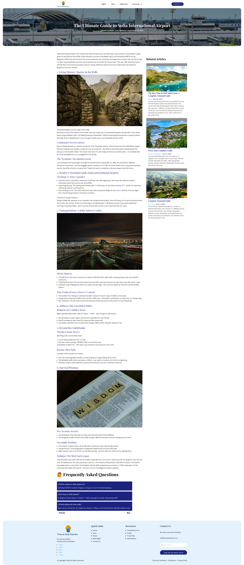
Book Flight (97, 539)
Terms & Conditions (159, 560)
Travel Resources (133, 530)
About (95, 536)
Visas (113, 4)
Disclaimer (172, 560)
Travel (129, 533)
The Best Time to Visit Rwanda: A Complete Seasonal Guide (162, 199)
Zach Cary (151, 204)
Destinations (131, 539)
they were (103, 363)
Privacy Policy (182, 560)
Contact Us (177, 4)
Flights (104, 4)
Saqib (150, 99)
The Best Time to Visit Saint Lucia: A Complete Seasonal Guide (163, 94)
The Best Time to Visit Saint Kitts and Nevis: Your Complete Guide (164, 149)
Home (95, 530)
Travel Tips (131, 536)
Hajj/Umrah (124, 4)
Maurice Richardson (154, 154)
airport (118, 190)
